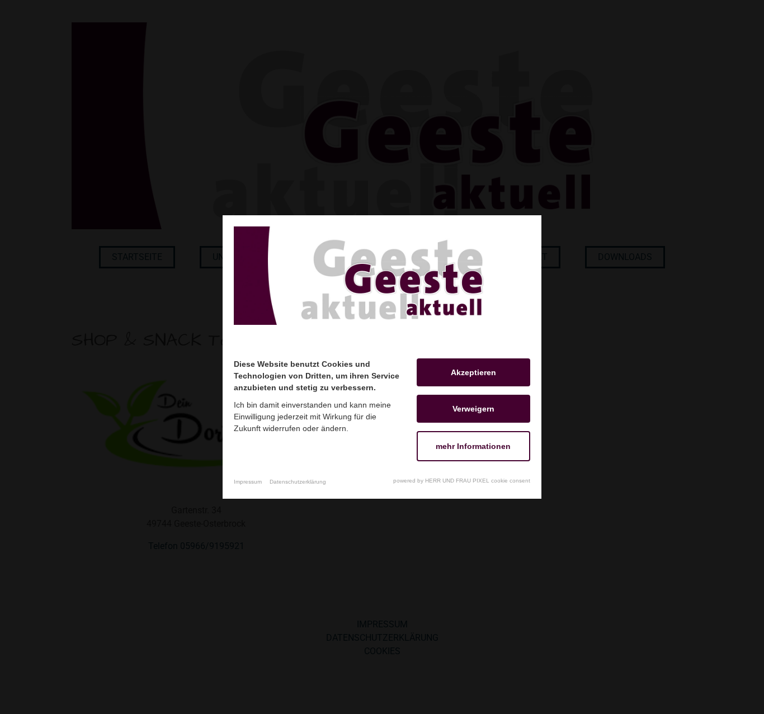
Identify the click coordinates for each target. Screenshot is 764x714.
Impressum (248, 482)
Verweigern (473, 408)
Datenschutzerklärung (298, 482)
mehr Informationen (473, 446)
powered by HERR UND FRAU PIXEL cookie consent (461, 480)
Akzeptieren (473, 372)
